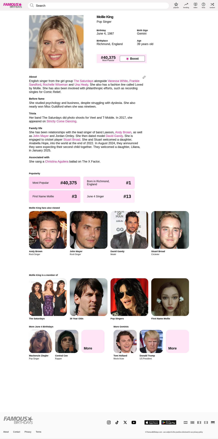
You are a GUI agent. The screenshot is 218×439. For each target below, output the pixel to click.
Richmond (103, 44)
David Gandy (114, 136)
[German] (213, 422)
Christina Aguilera (56, 161)
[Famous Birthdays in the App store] (151, 422)
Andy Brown (123, 132)
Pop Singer (104, 21)
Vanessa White (118, 81)
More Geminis (121, 326)
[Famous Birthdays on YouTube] (134, 422)
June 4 (101, 33)
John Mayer (41, 136)
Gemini (141, 33)
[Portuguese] (192, 422)
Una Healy (81, 84)
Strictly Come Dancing (61, 121)
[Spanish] (185, 422)
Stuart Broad (71, 139)
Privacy (28, 432)
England (117, 44)
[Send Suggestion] (144, 77)
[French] (199, 422)
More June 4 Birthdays (41, 326)
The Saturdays (83, 81)
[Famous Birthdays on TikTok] (117, 422)
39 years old (145, 44)
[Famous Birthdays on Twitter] (125, 422)
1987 (110, 33)
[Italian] (206, 422)
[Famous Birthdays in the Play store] (168, 422)
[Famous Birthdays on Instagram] (109, 422)
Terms (38, 432)
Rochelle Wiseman (55, 84)
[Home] (50, 420)
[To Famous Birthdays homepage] (12, 5)
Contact (16, 432)
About (6, 432)
